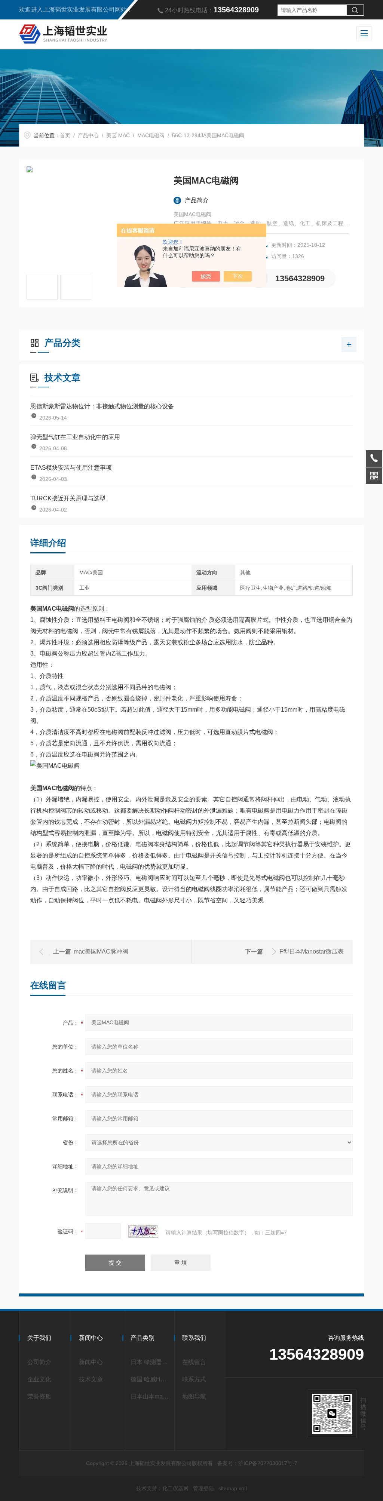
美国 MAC (118, 135)
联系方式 (194, 1379)
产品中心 (88, 135)
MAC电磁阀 (151, 135)
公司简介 (39, 1362)
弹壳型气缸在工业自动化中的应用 (75, 437)
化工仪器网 (175, 1488)
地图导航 (194, 1396)
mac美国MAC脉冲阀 (101, 951)
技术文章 (91, 1379)
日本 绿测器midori (150, 1362)
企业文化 (39, 1379)
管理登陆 (203, 1488)
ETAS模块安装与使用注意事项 (71, 467)
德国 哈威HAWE (150, 1379)
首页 (65, 135)
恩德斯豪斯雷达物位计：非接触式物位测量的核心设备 (102, 406)
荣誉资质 (39, 1396)
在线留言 (194, 1362)
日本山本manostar (150, 1396)
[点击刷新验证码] (143, 1231)
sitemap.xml (232, 1488)
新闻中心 (91, 1362)
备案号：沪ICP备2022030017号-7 (257, 1463)
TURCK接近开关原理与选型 (67, 498)
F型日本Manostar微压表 (311, 951)
